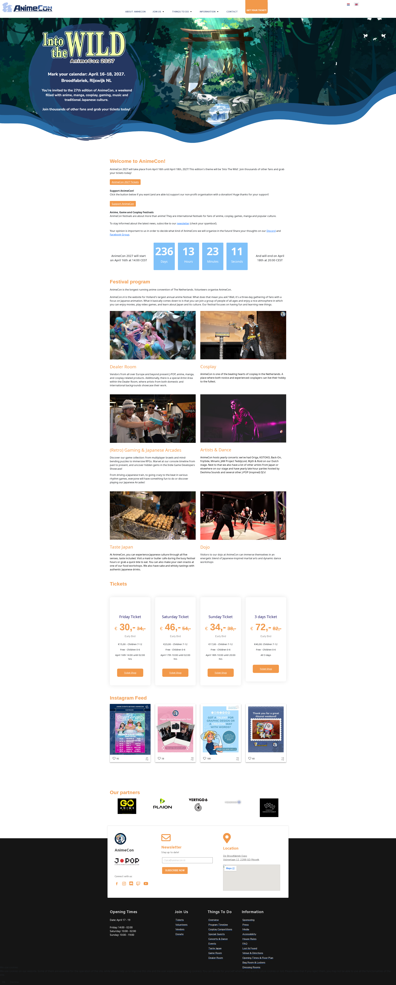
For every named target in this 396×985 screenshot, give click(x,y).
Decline (14, 982)
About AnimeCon (135, 11)
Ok (3, 982)
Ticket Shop (130, 672)
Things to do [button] (180, 11)
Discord (271, 231)
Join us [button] (157, 11)
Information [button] (207, 11)
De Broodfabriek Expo (235, 856)
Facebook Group (119, 234)
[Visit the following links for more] (117, 883)
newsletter (183, 223)
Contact (232, 11)
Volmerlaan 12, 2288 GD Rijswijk (241, 859)
